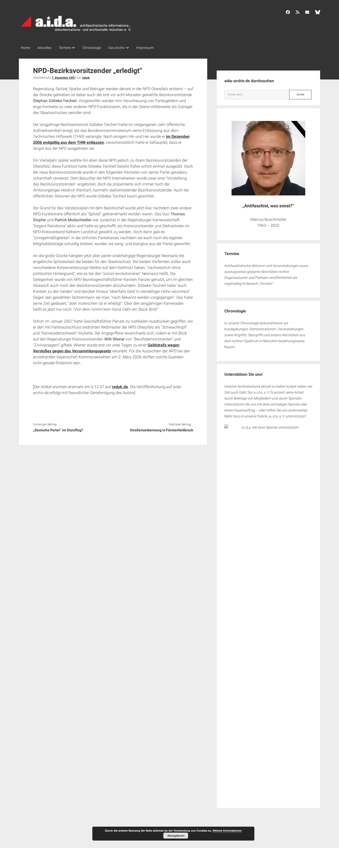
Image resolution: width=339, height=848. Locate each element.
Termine (65, 48)
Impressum (145, 48)
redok (86, 77)
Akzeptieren (175, 835)
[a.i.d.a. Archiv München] (76, 32)
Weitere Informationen (227, 830)
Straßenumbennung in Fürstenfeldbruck (161, 430)
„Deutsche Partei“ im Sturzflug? (58, 430)
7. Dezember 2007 (64, 77)
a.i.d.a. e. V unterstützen (287, 416)
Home (25, 48)
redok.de (120, 386)
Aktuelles (44, 48)
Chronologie (91, 48)
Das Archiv (116, 48)
